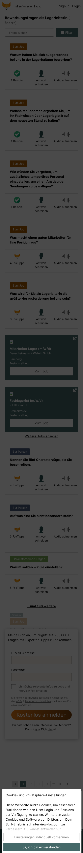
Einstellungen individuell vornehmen (41, 837)
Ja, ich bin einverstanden (41, 847)
